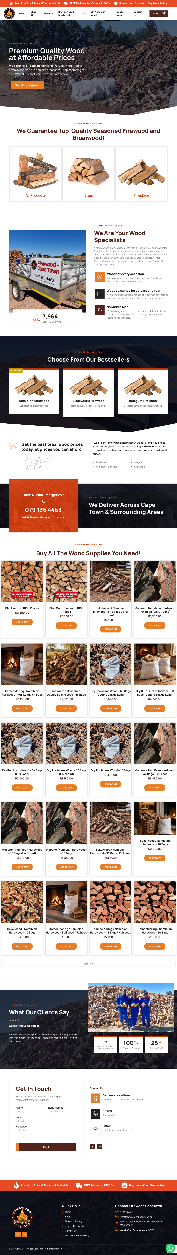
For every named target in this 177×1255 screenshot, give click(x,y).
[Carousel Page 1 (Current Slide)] (39, 1052)
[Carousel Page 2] (42, 1052)
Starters (48, 13)
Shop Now (32, 411)
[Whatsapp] (99, 1146)
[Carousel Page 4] (47, 1052)
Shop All (33, 13)
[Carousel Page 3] (44, 1052)
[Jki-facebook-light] (92, 1146)
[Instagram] (24, 1234)
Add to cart (22, 622)
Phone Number (55, 1107)
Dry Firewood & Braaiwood (66, 13)
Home (22, 13)
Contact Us (137, 13)
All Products (35, 195)
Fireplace (141, 195)
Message (21, 1126)
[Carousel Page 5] (49, 1052)
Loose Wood (120, 13)
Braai (88, 195)
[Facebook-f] (18, 1234)
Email (19, 1117)
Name (19, 1107)
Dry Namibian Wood (98, 13)
